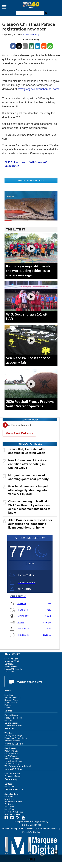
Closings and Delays (13, 735)
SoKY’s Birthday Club (14, 814)
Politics (8, 705)
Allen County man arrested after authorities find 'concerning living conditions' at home (30, 524)
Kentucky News (11, 700)
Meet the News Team (14, 812)
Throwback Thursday (14, 761)
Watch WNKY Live (29, 681)
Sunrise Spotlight (12, 758)
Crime (7, 707)
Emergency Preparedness (16, 738)
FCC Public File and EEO (47, 828)
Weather (8, 733)
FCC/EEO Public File (13, 669)
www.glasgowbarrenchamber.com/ (38, 89)
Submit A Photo (12, 794)
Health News (10, 748)
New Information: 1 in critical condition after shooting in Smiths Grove (27, 464)
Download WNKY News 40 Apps (31, 180)
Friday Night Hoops (13, 718)
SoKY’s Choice (11, 756)
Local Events (10, 786)
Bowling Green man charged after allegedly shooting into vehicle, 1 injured (28, 490)
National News (11, 702)
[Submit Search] (46, 12)
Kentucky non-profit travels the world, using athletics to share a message (28, 270)
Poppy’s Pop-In (11, 753)
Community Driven (13, 776)
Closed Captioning (31, 832)
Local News (9, 695)
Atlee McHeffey (30, 34)
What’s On (9, 671)
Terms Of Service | (26, 828)
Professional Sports (13, 725)
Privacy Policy (9, 828)
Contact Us (9, 664)
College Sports (11, 723)
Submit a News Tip (13, 697)
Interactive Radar (12, 740)
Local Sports (10, 720)
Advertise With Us (12, 661)
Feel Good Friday (12, 773)
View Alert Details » (19, 433)
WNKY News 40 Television (31, 5)
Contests (8, 784)
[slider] (31, 220)
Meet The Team (12, 659)
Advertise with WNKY (14, 801)
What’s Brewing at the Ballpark (18, 766)
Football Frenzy (11, 715)
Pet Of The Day (11, 751)
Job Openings (11, 666)
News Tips (9, 796)
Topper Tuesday (12, 763)
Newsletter (9, 799)
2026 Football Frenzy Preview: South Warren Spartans (30, 403)
